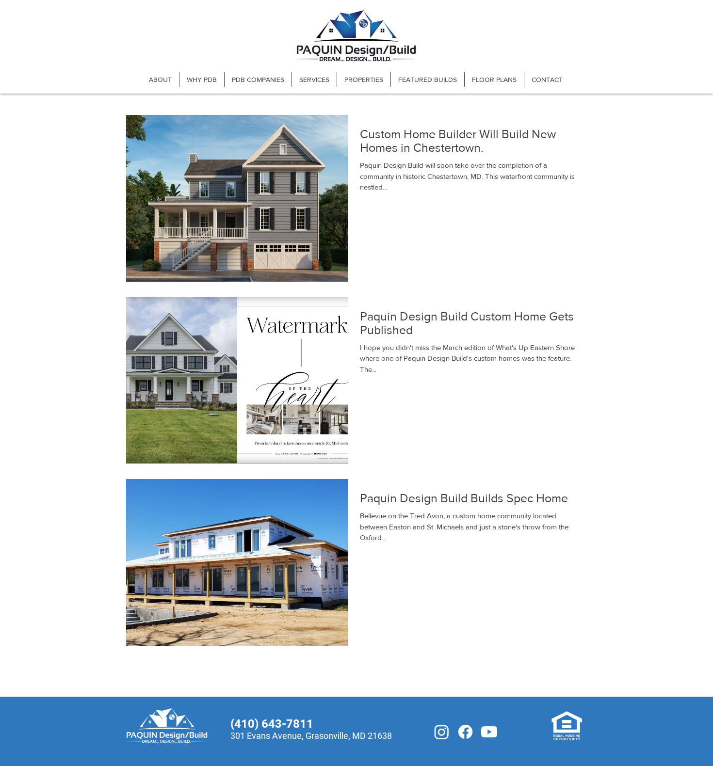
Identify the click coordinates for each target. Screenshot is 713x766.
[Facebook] (465, 731)
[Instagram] (441, 731)
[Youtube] (489, 731)
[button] (258, 79)
